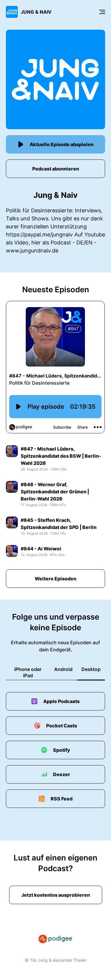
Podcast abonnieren (55, 169)
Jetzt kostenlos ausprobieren (55, 895)
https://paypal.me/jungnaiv (39, 234)
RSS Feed (62, 799)
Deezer (61, 774)
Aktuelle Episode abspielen (62, 144)
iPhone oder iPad (27, 672)
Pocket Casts (61, 726)
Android (63, 669)
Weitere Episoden (55, 579)
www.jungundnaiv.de (32, 250)
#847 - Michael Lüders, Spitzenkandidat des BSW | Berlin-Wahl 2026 (61, 456)
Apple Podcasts (61, 701)
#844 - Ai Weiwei (41, 549)
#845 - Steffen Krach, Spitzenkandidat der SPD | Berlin (58, 523)
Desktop (91, 669)
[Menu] (102, 12)
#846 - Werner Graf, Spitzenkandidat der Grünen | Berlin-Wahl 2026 (55, 491)
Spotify (61, 750)
